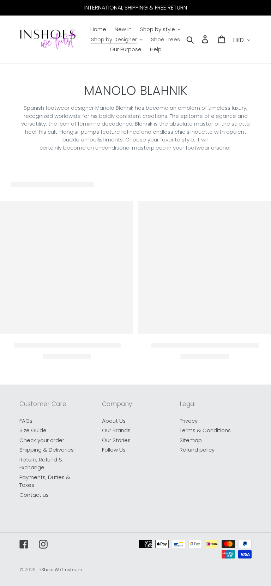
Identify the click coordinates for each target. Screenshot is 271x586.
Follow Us (114, 449)
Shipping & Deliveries (46, 449)
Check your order (41, 440)
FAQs (25, 420)
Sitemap (191, 440)
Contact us (34, 495)
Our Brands (116, 430)
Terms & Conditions (205, 430)
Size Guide (33, 430)
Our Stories (116, 440)
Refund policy (197, 449)
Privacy (189, 420)
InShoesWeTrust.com (59, 570)
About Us (114, 420)
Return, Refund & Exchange (41, 463)
